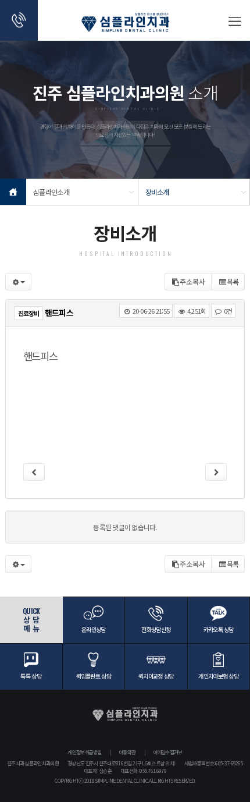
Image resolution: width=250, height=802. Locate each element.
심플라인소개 (51, 192)
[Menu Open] (234, 20)
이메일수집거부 (168, 752)
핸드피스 (40, 356)
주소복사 (192, 281)
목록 (233, 281)
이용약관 (127, 752)
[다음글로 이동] (216, 472)
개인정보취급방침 (84, 752)
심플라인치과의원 (125, 26)
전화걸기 (19, 20)
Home (13, 192)
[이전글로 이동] (34, 472)
